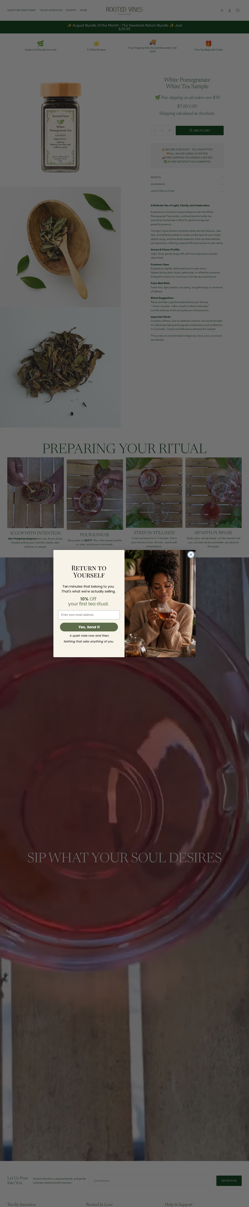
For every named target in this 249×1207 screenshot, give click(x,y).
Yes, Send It (89, 627)
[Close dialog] (191, 554)
